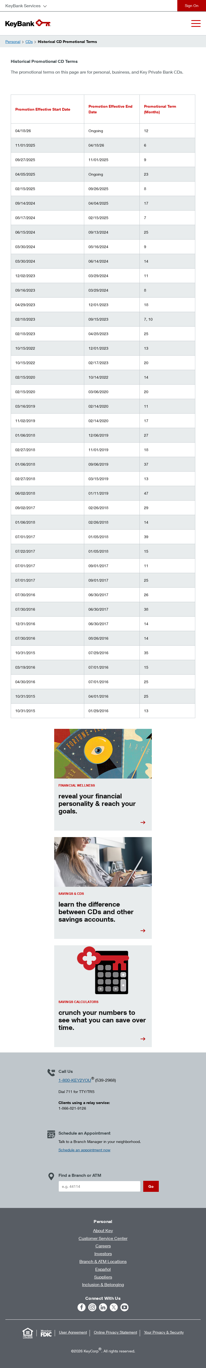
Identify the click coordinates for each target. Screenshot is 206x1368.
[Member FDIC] (46, 1333)
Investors (103, 1253)
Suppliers (103, 1276)
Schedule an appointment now (84, 1150)
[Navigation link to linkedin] (103, 1307)
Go (151, 1186)
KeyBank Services (23, 5)
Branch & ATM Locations (103, 1261)
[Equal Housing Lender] (28, 1333)
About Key (103, 1230)
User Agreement (73, 1332)
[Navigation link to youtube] (124, 1307)
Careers (103, 1245)
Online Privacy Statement (115, 1332)
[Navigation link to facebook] (82, 1307)
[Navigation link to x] (114, 1307)
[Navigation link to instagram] (92, 1307)
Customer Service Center (103, 1238)
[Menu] (196, 23)
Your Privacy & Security (164, 1332)
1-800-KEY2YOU (74, 1080)
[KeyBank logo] (28, 23)
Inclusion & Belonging (103, 1284)
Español (103, 1269)
